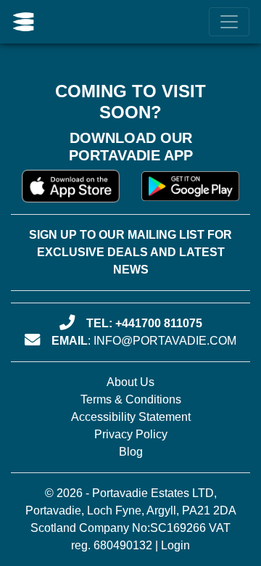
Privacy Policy (130, 434)
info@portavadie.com (165, 341)
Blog (131, 452)
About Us (130, 382)
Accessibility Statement (131, 417)
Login (175, 545)
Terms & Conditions (130, 399)
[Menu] (229, 21)
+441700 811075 (158, 323)
